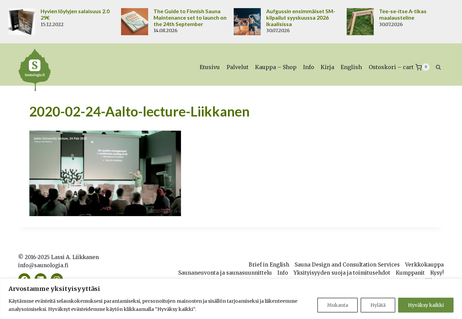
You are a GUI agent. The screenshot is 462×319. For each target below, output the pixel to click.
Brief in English (269, 264)
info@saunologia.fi (43, 265)
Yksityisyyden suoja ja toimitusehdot (342, 273)
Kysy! (437, 273)
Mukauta (337, 305)
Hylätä (378, 305)
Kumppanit (410, 273)
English (351, 67)
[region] (231, 299)
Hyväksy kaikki (426, 305)
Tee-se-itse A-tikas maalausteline (402, 14)
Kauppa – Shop (276, 67)
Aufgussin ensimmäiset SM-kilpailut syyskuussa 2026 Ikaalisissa (300, 17)
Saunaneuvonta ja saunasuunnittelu (225, 273)
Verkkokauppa (424, 264)
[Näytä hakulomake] (438, 67)
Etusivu (210, 67)
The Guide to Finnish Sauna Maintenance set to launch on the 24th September (190, 17)
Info (308, 67)
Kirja (327, 67)
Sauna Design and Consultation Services (347, 264)
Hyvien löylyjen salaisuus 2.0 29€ (75, 14)
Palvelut (238, 67)
